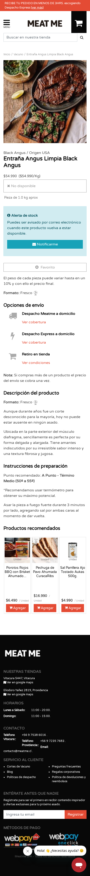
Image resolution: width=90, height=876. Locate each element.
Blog (10, 771)
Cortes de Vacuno (18, 766)
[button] (6, 23)
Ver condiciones (36, 362)
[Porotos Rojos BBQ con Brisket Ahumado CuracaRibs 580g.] (17, 550)
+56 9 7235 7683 (52, 741)
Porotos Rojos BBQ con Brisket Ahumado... (17, 572)
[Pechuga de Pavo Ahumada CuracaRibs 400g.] (45, 550)
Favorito (47, 267)
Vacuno (18, 54)
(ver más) (37, 7)
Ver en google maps (19, 682)
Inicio (6, 54)
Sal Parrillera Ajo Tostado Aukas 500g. (72, 572)
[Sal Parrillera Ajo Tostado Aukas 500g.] (72, 550)
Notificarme (47, 244)
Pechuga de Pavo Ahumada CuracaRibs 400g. (45, 572)
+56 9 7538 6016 (34, 735)
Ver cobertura (34, 322)
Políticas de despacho (21, 777)
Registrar (76, 814)
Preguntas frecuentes (66, 766)
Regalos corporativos (66, 771)
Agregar (19, 608)
